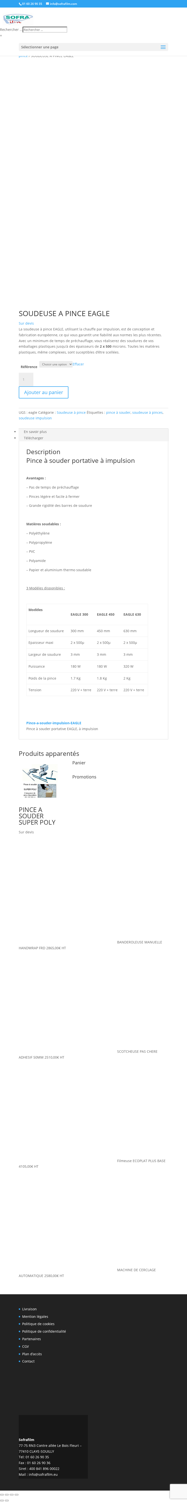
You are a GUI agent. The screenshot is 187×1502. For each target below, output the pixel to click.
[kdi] (158, 1385)
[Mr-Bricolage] (134, 1339)
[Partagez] (12, 1494)
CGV (25, 1346)
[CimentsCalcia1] (109, 1382)
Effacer (78, 364)
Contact (28, 1361)
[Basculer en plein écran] (7, 1494)
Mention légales (35, 1316)
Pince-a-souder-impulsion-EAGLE (53, 723)
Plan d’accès (32, 1354)
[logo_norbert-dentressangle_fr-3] (134, 1314)
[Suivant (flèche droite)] (7, 1500)
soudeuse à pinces (147, 412)
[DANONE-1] (109, 1360)
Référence (29, 366)
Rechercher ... (11, 29)
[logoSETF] (158, 1315)
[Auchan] (158, 1337)
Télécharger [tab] (33, 438)
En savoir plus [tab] (35, 431)
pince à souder (118, 412)
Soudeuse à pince (71, 412)
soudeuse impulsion (35, 418)
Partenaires (31, 1339)
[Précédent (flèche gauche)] (2, 1500)
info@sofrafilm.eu (43, 1474)
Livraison (29, 1309)
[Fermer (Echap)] (17, 1494)
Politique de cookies (38, 1323)
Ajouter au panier (43, 392)
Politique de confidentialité (44, 1331)
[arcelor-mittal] (134, 1383)
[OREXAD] (109, 1405)
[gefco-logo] (109, 1316)
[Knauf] (158, 1362)
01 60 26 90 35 (32, 4)
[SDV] (109, 1337)
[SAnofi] (134, 1362)
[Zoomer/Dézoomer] (2, 1494)
